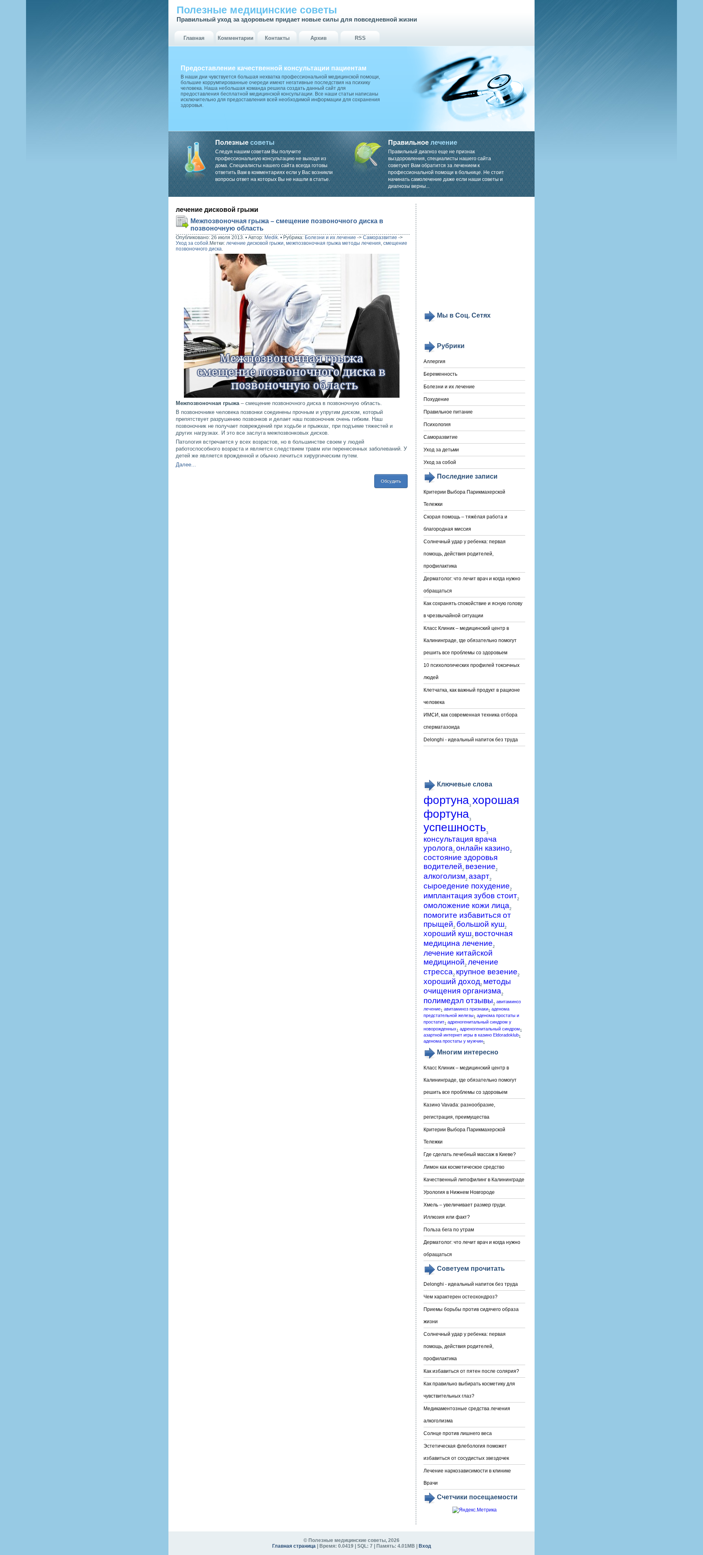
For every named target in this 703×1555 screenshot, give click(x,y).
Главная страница (294, 1546)
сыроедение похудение (467, 886)
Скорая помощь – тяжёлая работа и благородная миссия (465, 523)
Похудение (436, 399)
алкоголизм (444, 876)
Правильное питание (448, 412)
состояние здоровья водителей (461, 862)
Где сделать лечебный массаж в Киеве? (470, 1154)
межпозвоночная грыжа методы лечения (333, 243)
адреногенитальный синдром (490, 1028)
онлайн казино (483, 848)
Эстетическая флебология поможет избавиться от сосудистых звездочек (466, 1452)
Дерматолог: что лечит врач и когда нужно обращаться (472, 585)
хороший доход (452, 981)
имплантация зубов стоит (470, 895)
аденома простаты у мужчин (453, 1041)
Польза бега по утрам (449, 1230)
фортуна (446, 800)
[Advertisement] (474, 257)
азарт (479, 876)
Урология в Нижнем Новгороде (459, 1192)
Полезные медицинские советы (257, 9)
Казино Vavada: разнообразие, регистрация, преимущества (459, 1111)
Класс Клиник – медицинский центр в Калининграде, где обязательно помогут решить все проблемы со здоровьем (470, 640)
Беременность (440, 374)
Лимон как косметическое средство (464, 1167)
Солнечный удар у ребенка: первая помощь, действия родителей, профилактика (465, 554)
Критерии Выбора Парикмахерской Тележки (464, 498)
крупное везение (486, 971)
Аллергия (434, 361)
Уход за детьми (441, 450)
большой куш (480, 924)
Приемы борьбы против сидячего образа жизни (471, 1315)
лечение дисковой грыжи (255, 243)
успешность (455, 827)
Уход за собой (192, 243)
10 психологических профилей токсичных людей (472, 671)
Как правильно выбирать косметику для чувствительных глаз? (469, 1390)
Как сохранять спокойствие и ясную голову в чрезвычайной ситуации (473, 610)
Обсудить (391, 481)
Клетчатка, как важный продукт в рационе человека (472, 696)
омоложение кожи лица (466, 905)
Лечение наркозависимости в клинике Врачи (467, 1477)
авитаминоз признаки (466, 1008)
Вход (425, 1546)
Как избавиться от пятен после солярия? (471, 1371)
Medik (271, 237)
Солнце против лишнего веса (458, 1433)
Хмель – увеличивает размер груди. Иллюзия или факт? (465, 1211)
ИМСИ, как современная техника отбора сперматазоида (470, 721)
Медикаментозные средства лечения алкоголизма (467, 1415)
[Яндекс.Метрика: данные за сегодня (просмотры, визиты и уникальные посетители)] (474, 1510)
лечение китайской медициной (458, 957)
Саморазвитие (380, 237)
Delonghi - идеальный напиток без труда (471, 740)
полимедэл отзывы (458, 1000)
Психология (437, 424)
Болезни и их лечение (330, 237)
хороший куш (448, 933)
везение (480, 866)
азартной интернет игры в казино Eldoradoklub (471, 1034)
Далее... (186, 465)
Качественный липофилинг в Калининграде (474, 1180)
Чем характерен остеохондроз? (461, 1297)
